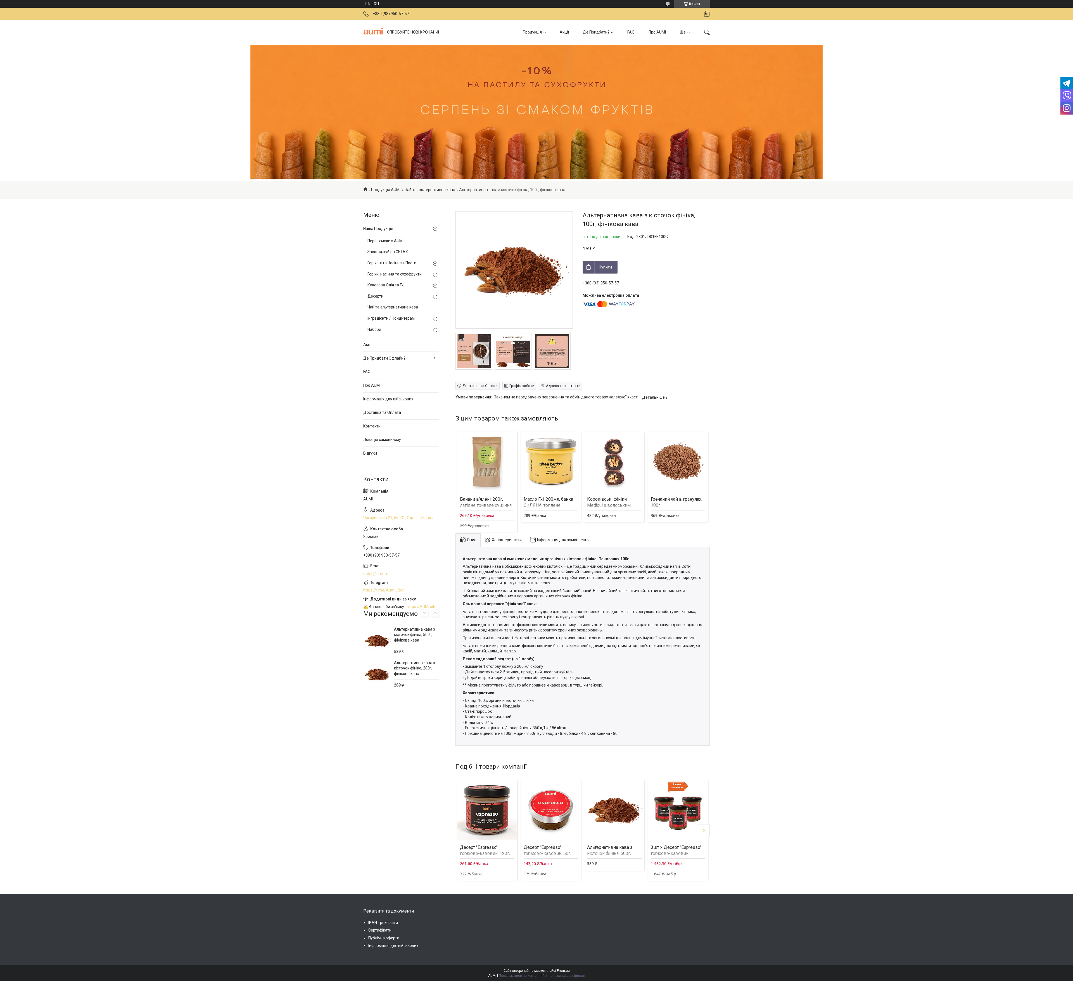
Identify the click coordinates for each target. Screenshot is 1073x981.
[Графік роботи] (706, 14)
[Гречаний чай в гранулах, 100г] (678, 462)
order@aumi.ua (377, 573)
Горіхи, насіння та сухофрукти (394, 274)
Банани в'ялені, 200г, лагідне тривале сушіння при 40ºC (486, 505)
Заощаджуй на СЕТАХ (387, 252)
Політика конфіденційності (563, 976)
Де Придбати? (596, 32)
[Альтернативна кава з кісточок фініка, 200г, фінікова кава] (377, 674)
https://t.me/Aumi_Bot (383, 590)
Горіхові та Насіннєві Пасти (391, 263)
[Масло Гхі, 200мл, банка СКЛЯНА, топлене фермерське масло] (551, 462)
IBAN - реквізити (383, 922)
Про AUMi (657, 32)
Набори (374, 329)
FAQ (631, 32)
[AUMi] (373, 32)
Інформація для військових (388, 399)
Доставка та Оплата (382, 412)
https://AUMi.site (421, 606)
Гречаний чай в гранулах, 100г (676, 502)
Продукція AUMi (385, 189)
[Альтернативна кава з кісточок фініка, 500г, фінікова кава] (614, 810)
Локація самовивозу (382, 439)
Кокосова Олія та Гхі (385, 285)
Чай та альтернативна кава (430, 189)
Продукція (532, 32)
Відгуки (370, 453)
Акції (564, 32)
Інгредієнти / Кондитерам (391, 318)
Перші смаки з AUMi (385, 241)
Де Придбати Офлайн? (384, 358)
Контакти (372, 426)
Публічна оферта (383, 938)
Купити (605, 267)
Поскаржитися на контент (519, 976)
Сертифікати (379, 930)
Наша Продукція (378, 228)
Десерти (375, 296)
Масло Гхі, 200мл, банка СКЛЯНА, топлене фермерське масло (548, 505)
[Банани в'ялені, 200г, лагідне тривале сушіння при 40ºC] (487, 462)
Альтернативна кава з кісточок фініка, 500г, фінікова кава (609, 854)
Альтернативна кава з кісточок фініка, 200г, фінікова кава (414, 668)
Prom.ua (563, 971)
